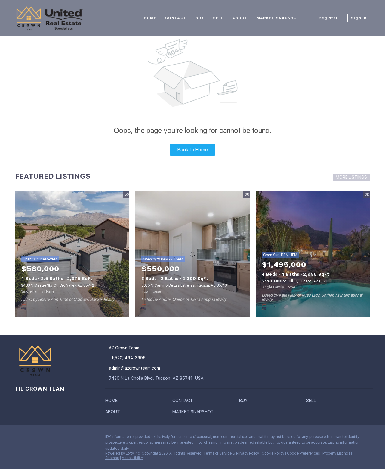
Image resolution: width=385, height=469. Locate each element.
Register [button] (328, 18)
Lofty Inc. (133, 453)
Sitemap (112, 458)
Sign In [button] (359, 18)
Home (150, 18)
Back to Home (192, 150)
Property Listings (336, 453)
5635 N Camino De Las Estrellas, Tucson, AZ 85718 (184, 285)
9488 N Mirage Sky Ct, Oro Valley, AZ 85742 (57, 285)
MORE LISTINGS (351, 177)
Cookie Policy (273, 453)
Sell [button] (218, 18)
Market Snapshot (278, 18)
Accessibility (132, 458)
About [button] (240, 18)
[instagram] (16, 438)
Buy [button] (200, 18)
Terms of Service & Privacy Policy (231, 453)
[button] (113, 401)
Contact (175, 18)
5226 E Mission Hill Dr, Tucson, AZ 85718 (295, 281)
